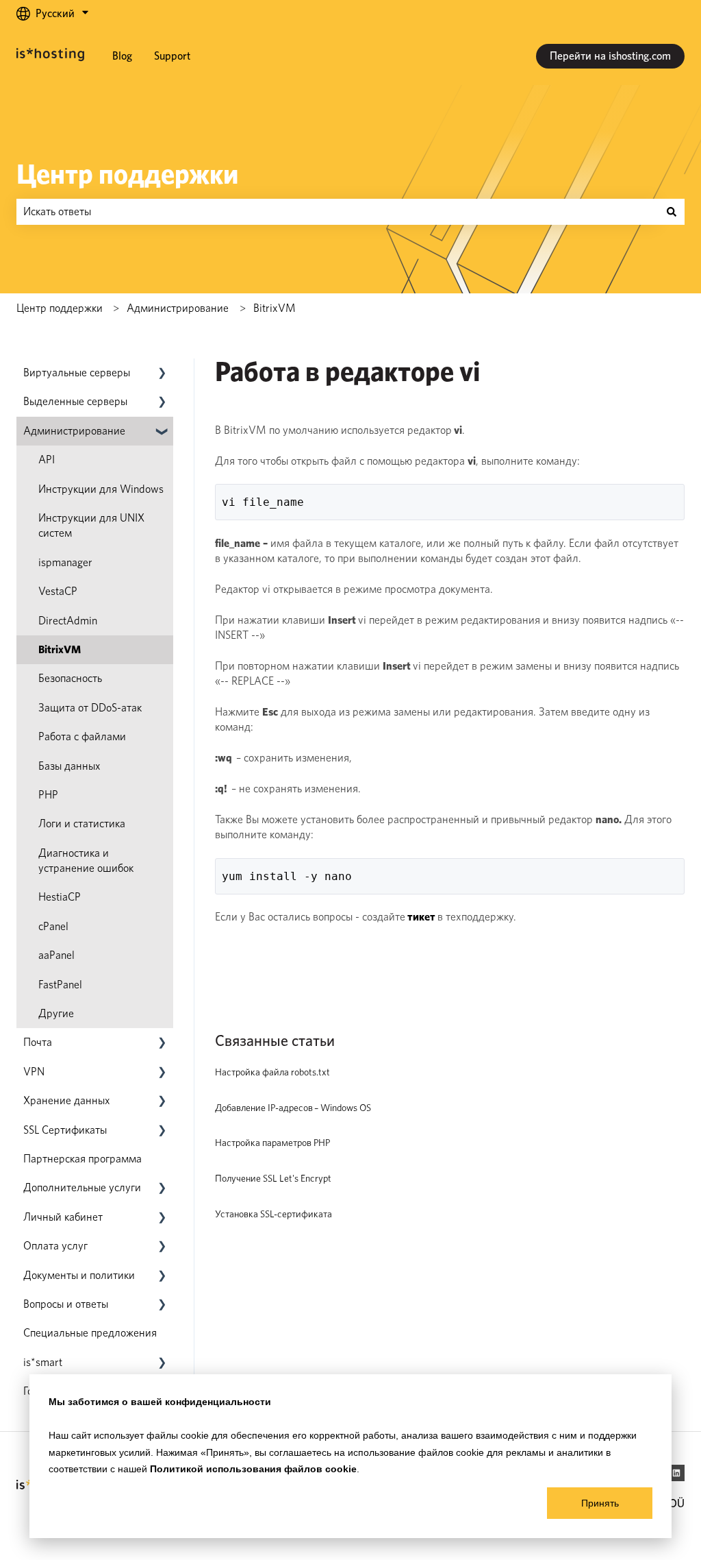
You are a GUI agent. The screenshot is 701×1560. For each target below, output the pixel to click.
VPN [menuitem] (33, 1071)
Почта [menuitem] (37, 1042)
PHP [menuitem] (48, 794)
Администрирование (178, 308)
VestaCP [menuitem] (57, 591)
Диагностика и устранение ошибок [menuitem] (85, 860)
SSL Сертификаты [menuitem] (65, 1129)
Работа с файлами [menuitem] (82, 736)
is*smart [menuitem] (42, 1362)
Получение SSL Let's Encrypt (273, 1178)
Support (172, 55)
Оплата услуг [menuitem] (55, 1245)
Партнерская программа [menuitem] (82, 1158)
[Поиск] (672, 212)
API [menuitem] (46, 459)
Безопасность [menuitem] (70, 678)
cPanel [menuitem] (53, 926)
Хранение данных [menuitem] (66, 1100)
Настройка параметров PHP (272, 1142)
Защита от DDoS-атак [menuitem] (90, 707)
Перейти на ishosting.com (610, 55)
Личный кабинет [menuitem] (63, 1216)
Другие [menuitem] (56, 1013)
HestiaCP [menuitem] (59, 896)
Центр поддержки (127, 174)
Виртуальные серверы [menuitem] (76, 372)
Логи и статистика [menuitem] (81, 823)
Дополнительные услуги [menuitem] (82, 1187)
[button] (162, 374)
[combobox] (337, 212)
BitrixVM (274, 308)
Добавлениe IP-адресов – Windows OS (293, 1107)
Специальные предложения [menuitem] (90, 1332)
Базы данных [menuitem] (69, 765)
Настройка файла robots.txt (272, 1072)
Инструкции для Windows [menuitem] (101, 489)
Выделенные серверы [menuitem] (75, 401)
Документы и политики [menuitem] (79, 1275)
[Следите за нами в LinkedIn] (676, 1473)
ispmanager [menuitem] (65, 562)
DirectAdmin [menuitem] (67, 620)
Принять (600, 1503)
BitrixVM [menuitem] (59, 649)
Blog (122, 55)
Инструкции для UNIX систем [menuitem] (91, 525)
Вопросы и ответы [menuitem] (65, 1304)
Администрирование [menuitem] (74, 430)
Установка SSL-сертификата (273, 1213)
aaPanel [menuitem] (56, 955)
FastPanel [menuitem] (60, 984)
